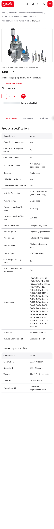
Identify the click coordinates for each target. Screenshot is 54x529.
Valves (4, 16)
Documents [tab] (28, 118)
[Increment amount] (14, 96)
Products (13, 12)
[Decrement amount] (4, 96)
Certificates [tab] (43, 118)
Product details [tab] (11, 118)
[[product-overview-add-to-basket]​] (23, 96)
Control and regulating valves (21, 16)
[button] (38, 4)
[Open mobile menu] (49, 4)
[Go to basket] (32, 4)
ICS (28, 20)
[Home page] (8, 4)
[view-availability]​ (29, 103)
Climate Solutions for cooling (31, 12)
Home (4, 12)
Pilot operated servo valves (13, 20)
